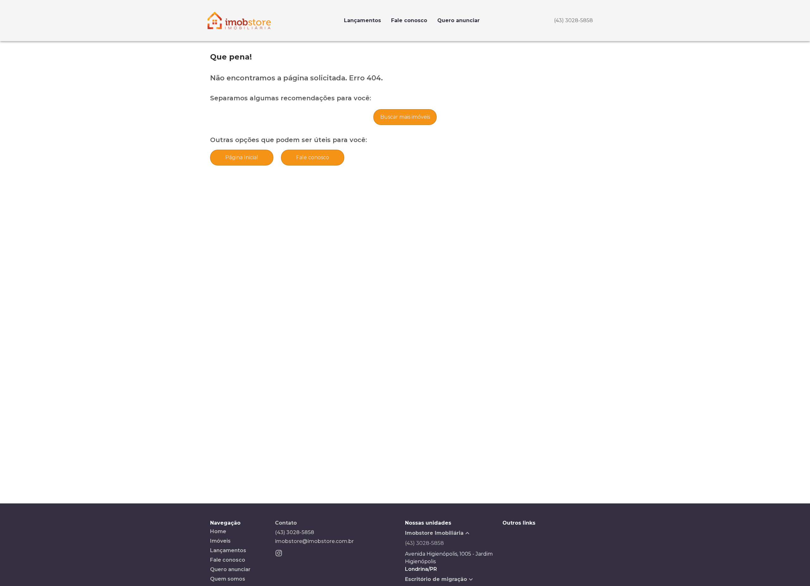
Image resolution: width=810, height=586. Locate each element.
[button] (453, 533)
